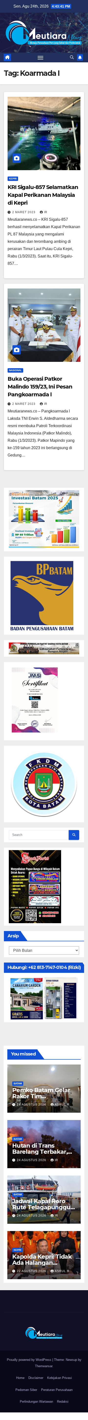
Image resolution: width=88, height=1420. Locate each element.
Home (20, 1378)
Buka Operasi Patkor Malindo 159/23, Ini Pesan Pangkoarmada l (40, 387)
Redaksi (62, 1401)
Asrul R (62, 1104)
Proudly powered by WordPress (29, 1360)
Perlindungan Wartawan (36, 1401)
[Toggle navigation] (40, 57)
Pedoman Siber (26, 1390)
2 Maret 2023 (24, 212)
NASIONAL (15, 370)
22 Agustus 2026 (32, 1271)
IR (45, 212)
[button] (72, 57)
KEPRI (13, 178)
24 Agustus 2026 (32, 1104)
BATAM (18, 1083)
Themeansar (43, 1366)
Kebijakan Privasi (59, 1378)
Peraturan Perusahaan (57, 1390)
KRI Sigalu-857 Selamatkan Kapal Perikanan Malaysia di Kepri (43, 195)
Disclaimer (35, 1378)
